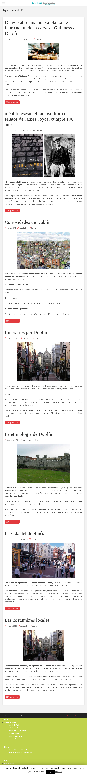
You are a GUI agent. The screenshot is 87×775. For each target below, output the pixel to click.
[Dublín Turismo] (43, 3)
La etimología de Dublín (28, 434)
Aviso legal (70, 716)
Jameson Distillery (14, 739)
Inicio (6, 720)
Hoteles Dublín (9, 761)
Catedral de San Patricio (16, 728)
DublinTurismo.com (13, 716)
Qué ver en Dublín (10, 722)
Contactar (78, 716)
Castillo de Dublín (14, 725)
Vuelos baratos (9, 764)
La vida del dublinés (24, 533)
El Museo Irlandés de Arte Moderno (20, 753)
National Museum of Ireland (17, 750)
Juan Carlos (28, 39)
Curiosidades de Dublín (28, 222)
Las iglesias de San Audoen (17, 731)
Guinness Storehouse (15, 736)
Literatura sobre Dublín (38, 130)
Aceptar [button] (50, 772)
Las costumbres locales (27, 620)
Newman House (13, 733)
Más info (58, 772)
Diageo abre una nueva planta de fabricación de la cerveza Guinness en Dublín (41, 28)
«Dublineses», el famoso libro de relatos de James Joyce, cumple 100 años (39, 119)
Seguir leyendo (13, 102)
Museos (6, 747)
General (38, 39)
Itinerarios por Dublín (26, 332)
